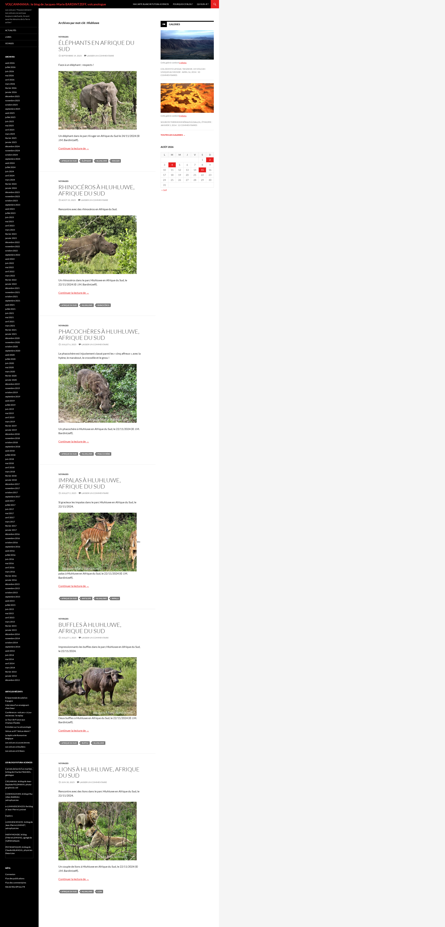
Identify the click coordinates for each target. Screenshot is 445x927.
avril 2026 (9, 79)
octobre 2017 (11, 492)
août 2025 (10, 113)
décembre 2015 (12, 584)
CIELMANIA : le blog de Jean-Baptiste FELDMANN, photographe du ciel (18, 784)
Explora (9, 815)
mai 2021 (9, 317)
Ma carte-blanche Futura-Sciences (151, 4)
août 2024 (10, 163)
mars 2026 (10, 84)
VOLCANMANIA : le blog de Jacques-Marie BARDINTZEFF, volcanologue (55, 4)
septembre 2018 (12, 446)
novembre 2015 (12, 588)
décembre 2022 (12, 242)
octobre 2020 (11, 346)
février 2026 (11, 88)
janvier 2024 (11, 188)
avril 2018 (9, 467)
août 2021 (10, 304)
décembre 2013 (12, 680)
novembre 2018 (12, 438)
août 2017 (10, 500)
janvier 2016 (11, 580)
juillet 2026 (10, 67)
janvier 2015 (11, 630)
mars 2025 (10, 134)
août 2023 (10, 209)
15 (202, 169)
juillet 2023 (10, 213)
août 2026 (10, 63)
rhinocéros (103, 305)
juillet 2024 (10, 167)
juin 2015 (9, 609)
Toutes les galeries (173, 135)
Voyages (63, 36)
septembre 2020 (12, 350)
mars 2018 (10, 471)
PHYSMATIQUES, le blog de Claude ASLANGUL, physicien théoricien (18, 850)
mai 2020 (9, 367)
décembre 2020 (12, 338)
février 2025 (11, 138)
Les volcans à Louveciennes (17, 742)
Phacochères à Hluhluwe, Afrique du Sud (98, 334)
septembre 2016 (12, 546)
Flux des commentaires (15, 882)
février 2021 (11, 330)
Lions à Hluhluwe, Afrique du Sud (99, 772)
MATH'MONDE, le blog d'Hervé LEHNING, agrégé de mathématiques (18, 837)
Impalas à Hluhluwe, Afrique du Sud (89, 483)
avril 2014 (9, 663)
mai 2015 (9, 613)
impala (115, 598)
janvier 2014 (11, 676)
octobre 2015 (11, 592)
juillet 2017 (10, 505)
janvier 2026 (11, 92)
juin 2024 (9, 171)
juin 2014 (9, 655)
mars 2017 (10, 521)
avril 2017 (9, 517)
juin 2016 (9, 559)
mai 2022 (9, 267)
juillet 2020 (10, 359)
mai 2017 (9, 513)
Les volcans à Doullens (15, 746)
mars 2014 (10, 667)
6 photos (183, 62)
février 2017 (11, 525)
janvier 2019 (11, 430)
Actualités (10, 30)
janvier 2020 (11, 380)
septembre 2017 (12, 496)
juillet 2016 (10, 555)
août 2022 (10, 259)
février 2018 (11, 475)
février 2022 (11, 279)
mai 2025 (9, 125)
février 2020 (11, 375)
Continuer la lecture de (73, 148)
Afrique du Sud (69, 161)
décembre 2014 (12, 634)
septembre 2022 (12, 254)
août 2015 (10, 601)
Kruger (116, 161)
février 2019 (11, 425)
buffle (85, 743)
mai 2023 (9, 221)
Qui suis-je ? (202, 4)
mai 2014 (9, 659)
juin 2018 (9, 459)
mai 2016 (9, 563)
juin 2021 (9, 313)
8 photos (183, 115)
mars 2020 (10, 371)
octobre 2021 (11, 296)
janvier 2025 (11, 142)
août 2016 (10, 550)
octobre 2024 (11, 154)
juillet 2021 (10, 309)
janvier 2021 (11, 334)
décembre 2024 (12, 146)
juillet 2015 (10, 605)
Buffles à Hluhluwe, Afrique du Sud (89, 627)
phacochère (103, 454)
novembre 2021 (12, 292)
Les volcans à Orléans (15, 751)
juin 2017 (9, 509)
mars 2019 (10, 421)
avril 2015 (9, 617)
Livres (8, 37)
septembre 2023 (12, 204)
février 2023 (11, 234)
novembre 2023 (12, 196)
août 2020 (10, 355)
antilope (86, 598)
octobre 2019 (11, 392)
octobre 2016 (11, 542)
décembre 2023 (12, 192)
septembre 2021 (12, 300)
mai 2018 (9, 463)
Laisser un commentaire (100, 55)
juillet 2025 (10, 117)
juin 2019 (9, 409)
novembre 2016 (12, 538)
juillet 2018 (10, 455)
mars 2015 (10, 621)
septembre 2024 (12, 159)
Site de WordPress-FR (15, 886)
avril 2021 (9, 321)
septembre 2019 (12, 396)
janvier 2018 (11, 480)
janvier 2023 (11, 238)
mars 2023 (10, 229)
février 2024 (11, 184)
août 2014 (10, 651)
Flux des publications (14, 878)
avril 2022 (9, 271)
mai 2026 (9, 75)
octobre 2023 (11, 200)
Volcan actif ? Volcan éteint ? (17, 731)
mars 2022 (10, 275)
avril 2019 (9, 417)
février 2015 (11, 626)
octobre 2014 (11, 642)
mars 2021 (10, 325)
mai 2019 (9, 413)
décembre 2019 (12, 384)
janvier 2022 (11, 284)
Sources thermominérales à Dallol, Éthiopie (186, 122)
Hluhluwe (101, 161)
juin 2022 (9, 263)
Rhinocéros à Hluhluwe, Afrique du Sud (96, 190)
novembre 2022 (12, 246)
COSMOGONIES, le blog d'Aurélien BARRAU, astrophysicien (19, 797)
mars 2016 (10, 571)
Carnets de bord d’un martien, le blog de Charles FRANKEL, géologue (19, 772)
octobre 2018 (11, 442)
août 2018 (10, 450)
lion (99, 891)
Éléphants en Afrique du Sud (96, 45)
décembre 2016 (12, 534)
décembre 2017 (12, 484)
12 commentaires (187, 125)
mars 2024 (10, 179)
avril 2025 (9, 129)
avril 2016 (9, 567)
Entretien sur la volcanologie (18, 727)
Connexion (10, 874)
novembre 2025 (12, 100)
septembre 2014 (12, 646)
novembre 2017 (12, 488)
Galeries (174, 24)
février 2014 (11, 671)
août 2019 (10, 400)
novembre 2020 (12, 342)
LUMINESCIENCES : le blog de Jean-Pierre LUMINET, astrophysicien (19, 825)
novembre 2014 (12, 638)
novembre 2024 (12, 150)
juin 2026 (9, 71)
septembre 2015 (12, 596)
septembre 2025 (12, 109)
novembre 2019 (12, 388)
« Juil (164, 189)
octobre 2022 (11, 250)
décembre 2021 (12, 288)
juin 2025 (9, 121)
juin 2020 (9, 363)
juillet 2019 (10, 405)
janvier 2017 (11, 530)
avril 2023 (9, 225)
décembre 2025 (12, 96)
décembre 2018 (12, 434)
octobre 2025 (11, 104)
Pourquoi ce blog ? (183, 4)
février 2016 (11, 576)
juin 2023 (9, 217)
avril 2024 (9, 175)
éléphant (86, 161)
